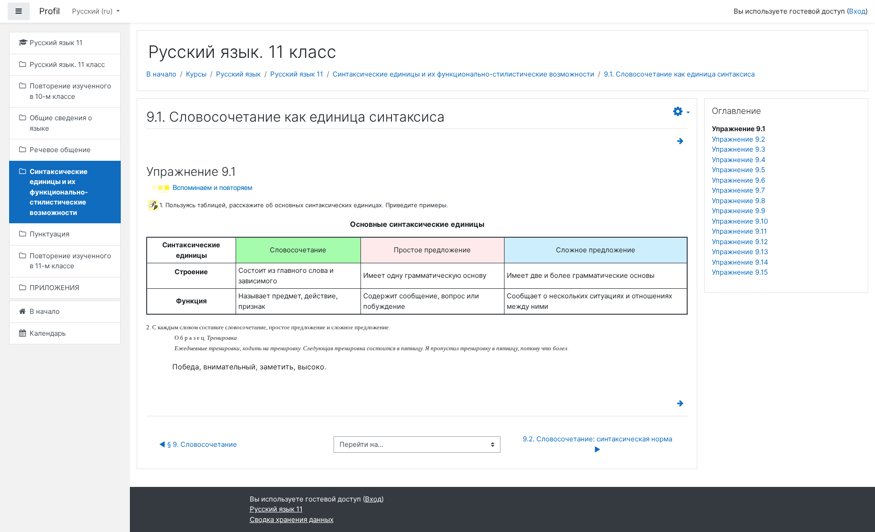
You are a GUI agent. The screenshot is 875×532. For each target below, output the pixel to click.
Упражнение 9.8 (738, 200)
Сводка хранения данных (292, 519)
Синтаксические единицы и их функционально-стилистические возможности (463, 74)
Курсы (196, 74)
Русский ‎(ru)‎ (93, 11)
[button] (681, 112)
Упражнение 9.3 (739, 149)
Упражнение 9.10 (740, 221)
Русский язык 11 (296, 74)
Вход (857, 11)
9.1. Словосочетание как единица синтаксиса (679, 74)
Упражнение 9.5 (738, 169)
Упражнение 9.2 (738, 139)
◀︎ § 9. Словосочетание (198, 444)
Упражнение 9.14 (740, 262)
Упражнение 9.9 (738, 210)
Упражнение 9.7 (738, 190)
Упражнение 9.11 (739, 231)
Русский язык (238, 74)
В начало (161, 74)
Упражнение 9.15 (740, 272)
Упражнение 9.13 (740, 251)
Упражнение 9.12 (740, 241)
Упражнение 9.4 (739, 159)
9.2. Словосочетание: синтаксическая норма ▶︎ (598, 444)
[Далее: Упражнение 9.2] (682, 141)
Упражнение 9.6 (738, 180)
